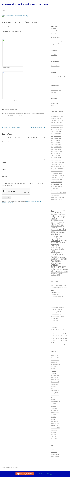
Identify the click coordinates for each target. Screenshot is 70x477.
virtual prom (62, 273)
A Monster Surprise (56, 90)
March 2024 (54, 373)
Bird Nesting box (55, 292)
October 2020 (54, 425)
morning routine (56, 252)
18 (56, 338)
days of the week (57, 220)
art (52, 210)
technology (54, 273)
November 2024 (55, 360)
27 (61, 340)
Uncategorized (19, 113)
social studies (56, 269)
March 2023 (54, 388)
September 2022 (55, 401)
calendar (62, 210)
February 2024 (55, 375)
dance (54, 218)
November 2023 (55, 382)
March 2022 (54, 408)
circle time (56, 212)
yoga (58, 275)
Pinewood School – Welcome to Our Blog (25, 4)
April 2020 (53, 436)
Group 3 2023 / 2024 (56, 138)
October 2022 (54, 399)
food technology (39, 113)
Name (4, 162)
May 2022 (53, 406)
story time (62, 271)
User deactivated (18, 116)
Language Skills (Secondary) (57, 237)
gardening (54, 227)
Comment (5, 142)
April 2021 (53, 419)
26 (58, 340)
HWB (54, 234)
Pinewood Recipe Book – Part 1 (59, 77)
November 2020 (55, 423)
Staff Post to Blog (55, 66)
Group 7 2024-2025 (56, 158)
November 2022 (55, 397)
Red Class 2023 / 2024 (56, 180)
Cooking (32, 113)
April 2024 (53, 371)
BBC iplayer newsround (57, 296)
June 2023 (53, 386)
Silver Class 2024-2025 (56, 186)
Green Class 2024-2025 (57, 127)
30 (51, 342)
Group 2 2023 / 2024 (56, 134)
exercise (62, 222)
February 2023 (55, 390)
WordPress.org (55, 456)
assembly (56, 210)
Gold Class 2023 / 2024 (57, 120)
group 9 (53, 231)
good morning (59, 229)
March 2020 (54, 439)
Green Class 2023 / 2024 (57, 125)
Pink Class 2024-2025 (56, 173)
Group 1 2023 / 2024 (56, 129)
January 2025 (54, 355)
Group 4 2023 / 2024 (56, 142)
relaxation (56, 260)
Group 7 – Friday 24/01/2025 (58, 285)
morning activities (55, 245)
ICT (58, 234)
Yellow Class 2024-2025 (57, 199)
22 (66, 338)
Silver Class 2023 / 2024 (57, 184)
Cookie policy (42, 474)
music (54, 256)
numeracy (61, 257)
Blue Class (55, 318)
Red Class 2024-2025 (56, 182)
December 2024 (55, 358)
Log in (52, 450)
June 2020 (53, 432)
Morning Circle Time (57, 250)
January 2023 (54, 393)
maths (62, 242)
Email (4, 169)
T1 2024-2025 (54, 188)
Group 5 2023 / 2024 (56, 147)
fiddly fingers (57, 223)
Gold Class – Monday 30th (11, 127)
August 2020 (54, 430)
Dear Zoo (53, 92)
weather (53, 275)
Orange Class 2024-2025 (57, 169)
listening (64, 241)
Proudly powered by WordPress (10, 467)
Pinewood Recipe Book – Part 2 (59, 79)
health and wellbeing (58, 232)
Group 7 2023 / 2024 (56, 155)
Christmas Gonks (55, 294)
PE (66, 259)
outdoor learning (58, 259)
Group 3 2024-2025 (56, 140)
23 (51, 340)
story (54, 271)
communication (56, 214)
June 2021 (53, 415)
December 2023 (55, 379)
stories (65, 269)
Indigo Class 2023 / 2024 (57, 162)
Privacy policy (51, 474)
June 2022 (53, 404)
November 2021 (55, 412)
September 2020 (55, 428)
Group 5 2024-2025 (56, 149)
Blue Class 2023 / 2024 (57, 116)
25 (56, 340)
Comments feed (55, 454)
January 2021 (54, 421)
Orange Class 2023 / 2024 (57, 166)
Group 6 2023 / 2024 (56, 151)
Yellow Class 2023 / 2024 (57, 197)
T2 (51, 190)
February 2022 (55, 410)
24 (53, 340)
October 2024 (54, 362)
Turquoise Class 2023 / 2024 (58, 193)
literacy (54, 242)
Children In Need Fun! (58, 307)
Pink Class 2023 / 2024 (57, 171)
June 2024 (53, 366)
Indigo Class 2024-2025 (57, 164)
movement (57, 254)
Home (3, 11)
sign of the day (58, 266)
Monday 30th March (38, 127)
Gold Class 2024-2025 (56, 123)
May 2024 (53, 369)
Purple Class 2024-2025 (57, 177)
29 (66, 340)
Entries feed (54, 452)
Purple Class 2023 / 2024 (57, 175)
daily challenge (58, 216)
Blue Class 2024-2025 (56, 118)
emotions (54, 222)
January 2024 (54, 377)
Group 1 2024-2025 (56, 131)
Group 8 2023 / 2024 (56, 160)
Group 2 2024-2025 (56, 136)
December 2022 (55, 395)
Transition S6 (54, 103)
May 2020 (53, 434)
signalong (54, 265)
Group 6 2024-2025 (56, 153)
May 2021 (53, 417)
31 (53, 342)
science (54, 263)
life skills (55, 240)
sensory (61, 263)
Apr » (64, 344)
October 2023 (54, 384)
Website (4, 176)
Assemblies (54, 55)
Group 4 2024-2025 (56, 144)
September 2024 (55, 364)
